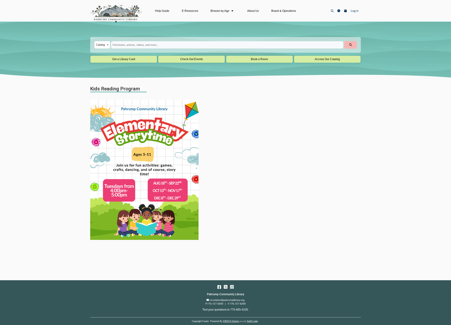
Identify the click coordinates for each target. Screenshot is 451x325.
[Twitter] (225, 286)
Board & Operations (283, 10)
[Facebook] (219, 286)
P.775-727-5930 (214, 303)
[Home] (116, 13)
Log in (355, 10)
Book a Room (259, 59)
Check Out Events (191, 59)
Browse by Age (220, 10)
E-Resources (190, 10)
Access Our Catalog (327, 59)
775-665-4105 (239, 309)
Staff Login (252, 321)
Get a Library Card (123, 59)
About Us (253, 10)
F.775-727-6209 (237, 303)
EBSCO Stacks (231, 321)
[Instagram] (232, 286)
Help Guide (162, 10)
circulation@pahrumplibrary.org (227, 300)
